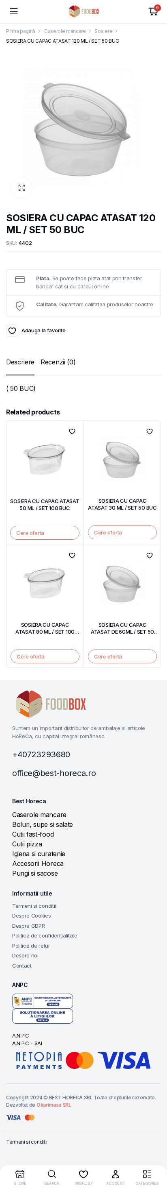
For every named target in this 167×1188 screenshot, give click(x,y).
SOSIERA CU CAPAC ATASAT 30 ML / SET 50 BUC (122, 504)
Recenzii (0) (58, 362)
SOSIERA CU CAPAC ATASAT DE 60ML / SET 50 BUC (122, 631)
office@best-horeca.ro (54, 773)
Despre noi (25, 955)
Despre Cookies (31, 915)
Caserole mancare (65, 31)
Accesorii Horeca (38, 863)
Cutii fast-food (33, 834)
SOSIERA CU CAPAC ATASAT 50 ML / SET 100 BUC (44, 504)
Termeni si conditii (34, 905)
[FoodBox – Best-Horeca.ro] (84, 11)
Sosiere (103, 31)
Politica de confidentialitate (44, 935)
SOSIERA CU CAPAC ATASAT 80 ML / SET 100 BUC (45, 631)
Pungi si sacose (35, 873)
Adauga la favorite (12, 331)
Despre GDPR (28, 925)
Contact (22, 965)
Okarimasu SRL (53, 1105)
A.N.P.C (20, 1035)
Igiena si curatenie (38, 854)
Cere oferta (30, 533)
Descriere (20, 362)
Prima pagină (20, 31)
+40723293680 (41, 754)
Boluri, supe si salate (42, 824)
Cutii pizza (27, 844)
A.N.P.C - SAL (28, 1043)
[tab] (20, 362)
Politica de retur (31, 945)
